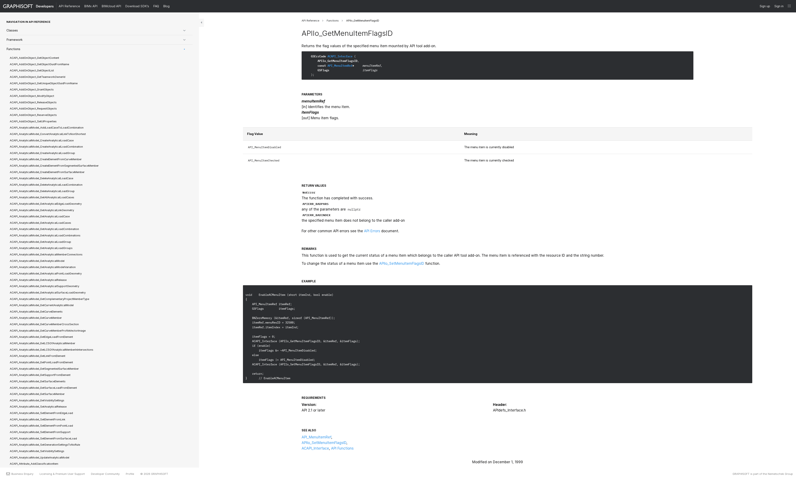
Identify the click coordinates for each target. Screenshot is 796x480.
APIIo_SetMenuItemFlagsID (401, 263)
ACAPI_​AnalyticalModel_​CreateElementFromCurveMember (46, 159)
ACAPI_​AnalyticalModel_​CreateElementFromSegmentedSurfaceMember (54, 165)
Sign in (779, 6)
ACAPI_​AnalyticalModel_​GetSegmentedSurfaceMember (44, 368)
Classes (12, 30)
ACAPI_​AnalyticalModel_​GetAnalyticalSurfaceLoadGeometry (48, 292)
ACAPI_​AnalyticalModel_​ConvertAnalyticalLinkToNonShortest (48, 134)
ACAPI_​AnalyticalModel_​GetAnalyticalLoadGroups (41, 248)
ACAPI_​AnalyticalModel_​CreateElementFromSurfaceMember (47, 172)
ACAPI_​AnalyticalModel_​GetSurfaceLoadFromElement (43, 387)
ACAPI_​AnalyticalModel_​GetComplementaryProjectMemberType (49, 299)
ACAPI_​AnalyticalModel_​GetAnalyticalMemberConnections (46, 254)
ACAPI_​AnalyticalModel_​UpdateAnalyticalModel (39, 457)
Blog (166, 6)
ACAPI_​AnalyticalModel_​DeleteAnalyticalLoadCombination (46, 184)
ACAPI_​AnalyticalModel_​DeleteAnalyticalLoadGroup (42, 191)
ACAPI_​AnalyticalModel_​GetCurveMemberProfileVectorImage (48, 330)
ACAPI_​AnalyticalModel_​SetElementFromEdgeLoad (41, 413)
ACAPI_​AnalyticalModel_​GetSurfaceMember (37, 394)
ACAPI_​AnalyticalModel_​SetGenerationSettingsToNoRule (45, 444)
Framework (14, 40)
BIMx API (90, 6)
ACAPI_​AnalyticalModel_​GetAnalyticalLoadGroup (40, 241)
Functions (13, 49)
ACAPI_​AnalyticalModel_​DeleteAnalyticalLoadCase (41, 178)
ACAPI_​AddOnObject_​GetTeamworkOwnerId (37, 76)
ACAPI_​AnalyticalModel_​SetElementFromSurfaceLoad (43, 438)
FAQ (156, 6)
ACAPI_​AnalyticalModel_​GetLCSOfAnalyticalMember (42, 343)
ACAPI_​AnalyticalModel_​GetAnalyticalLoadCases (40, 222)
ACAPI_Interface (340, 56)
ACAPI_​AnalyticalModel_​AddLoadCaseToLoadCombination (47, 127)
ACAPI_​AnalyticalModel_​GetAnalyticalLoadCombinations (45, 235)
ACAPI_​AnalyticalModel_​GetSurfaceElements (38, 381)
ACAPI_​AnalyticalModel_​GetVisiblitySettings (37, 400)
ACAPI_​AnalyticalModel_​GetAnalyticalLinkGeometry (42, 210)
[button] (789, 6)
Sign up (765, 6)
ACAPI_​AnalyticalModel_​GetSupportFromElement (40, 375)
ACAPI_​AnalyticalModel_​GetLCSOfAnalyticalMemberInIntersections (51, 349)
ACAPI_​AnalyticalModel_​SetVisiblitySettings (37, 451)
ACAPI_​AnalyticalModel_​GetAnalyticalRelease (38, 280)
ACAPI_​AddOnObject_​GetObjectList (32, 70)
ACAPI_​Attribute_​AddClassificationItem (34, 463)
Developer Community (105, 473)
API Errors (372, 231)
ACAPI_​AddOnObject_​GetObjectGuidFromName (39, 64)
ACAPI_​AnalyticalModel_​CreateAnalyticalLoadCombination (46, 146)
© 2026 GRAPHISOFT (154, 473)
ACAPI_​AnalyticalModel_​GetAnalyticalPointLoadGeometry (46, 273)
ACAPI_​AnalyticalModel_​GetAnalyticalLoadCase (40, 216)
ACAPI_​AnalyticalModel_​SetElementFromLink (37, 419)
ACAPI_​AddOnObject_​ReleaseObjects (33, 102)
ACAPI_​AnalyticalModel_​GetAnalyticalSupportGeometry (44, 286)
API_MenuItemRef (340, 65)
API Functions (342, 448)
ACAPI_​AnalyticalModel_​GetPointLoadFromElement (41, 362)
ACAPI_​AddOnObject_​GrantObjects (32, 89)
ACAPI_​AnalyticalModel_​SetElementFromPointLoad (41, 425)
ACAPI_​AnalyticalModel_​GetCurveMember (36, 317)
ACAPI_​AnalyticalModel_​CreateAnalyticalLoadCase (42, 140)
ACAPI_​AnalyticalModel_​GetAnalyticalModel (37, 260)
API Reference (69, 6)
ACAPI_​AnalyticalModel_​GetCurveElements (36, 311)
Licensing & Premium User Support (62, 473)
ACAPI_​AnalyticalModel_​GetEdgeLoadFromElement (41, 336)
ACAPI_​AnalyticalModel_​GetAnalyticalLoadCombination (44, 229)
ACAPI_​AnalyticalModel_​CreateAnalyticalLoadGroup (42, 153)
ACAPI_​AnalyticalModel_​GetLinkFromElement (37, 355)
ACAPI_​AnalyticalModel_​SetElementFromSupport (40, 432)
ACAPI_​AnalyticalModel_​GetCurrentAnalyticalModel (42, 305)
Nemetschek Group (780, 473)
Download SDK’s (137, 6)
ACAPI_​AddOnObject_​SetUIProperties (33, 121)
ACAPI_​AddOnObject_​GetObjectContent (34, 57)
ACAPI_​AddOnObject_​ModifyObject (32, 95)
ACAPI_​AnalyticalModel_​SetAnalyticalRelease (38, 406)
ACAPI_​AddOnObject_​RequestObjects (33, 108)
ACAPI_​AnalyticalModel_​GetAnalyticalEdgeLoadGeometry (46, 203)
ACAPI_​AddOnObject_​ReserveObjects (33, 115)
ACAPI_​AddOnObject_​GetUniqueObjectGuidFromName (44, 83)
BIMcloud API (111, 6)
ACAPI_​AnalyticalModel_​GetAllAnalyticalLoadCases (42, 197)
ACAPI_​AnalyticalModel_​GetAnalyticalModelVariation (43, 267)
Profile (130, 473)
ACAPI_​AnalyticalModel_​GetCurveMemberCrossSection (44, 324)
